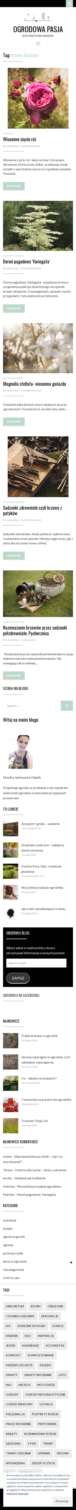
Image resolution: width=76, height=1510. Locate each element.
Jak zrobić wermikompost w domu (43, 909)
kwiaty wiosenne (38, 1375)
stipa (32, 1443)
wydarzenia (15, 1463)
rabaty (11, 1433)
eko (28, 1335)
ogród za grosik (14, 502)
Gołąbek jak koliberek (30, 1178)
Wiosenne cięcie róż (19, 139)
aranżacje (9, 1220)
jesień (10, 1345)
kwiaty (11, 1375)
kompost (13, 1355)
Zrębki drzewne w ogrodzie (39, 1036)
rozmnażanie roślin (40, 1433)
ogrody (8, 133)
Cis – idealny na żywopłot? (39, 1078)
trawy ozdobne (18, 1453)
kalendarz (30, 1345)
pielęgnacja (15, 1414)
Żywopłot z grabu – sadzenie (40, 824)
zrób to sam (11, 1278)
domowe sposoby (32, 1326)
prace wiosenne (18, 1424)
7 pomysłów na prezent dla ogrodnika (46, 1099)
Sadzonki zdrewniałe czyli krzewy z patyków (32, 510)
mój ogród (46, 1384)
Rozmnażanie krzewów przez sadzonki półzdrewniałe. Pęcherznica (35, 630)
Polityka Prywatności (17, 1493)
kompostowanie (41, 1355)
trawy (48, 1443)
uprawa (44, 1453)
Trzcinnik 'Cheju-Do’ (34, 1121)
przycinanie (47, 1424)
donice (58, 1326)
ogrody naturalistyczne (45, 1394)
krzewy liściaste (19, 1365)
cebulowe (55, 1306)
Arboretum (15, 1306)
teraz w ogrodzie (15, 1261)
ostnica (46, 1404)
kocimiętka (55, 1345)
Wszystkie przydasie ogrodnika (42, 887)
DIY (8, 1326)
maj (9, 1384)
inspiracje (46, 1335)
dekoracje (49, 1316)
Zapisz (18, 978)
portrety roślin (13, 255)
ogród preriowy (19, 1404)
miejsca (24, 1384)
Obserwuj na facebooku (21, 995)
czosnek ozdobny (20, 1316)
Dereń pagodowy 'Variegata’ (26, 261)
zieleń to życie (43, 1463)
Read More (14, 186)
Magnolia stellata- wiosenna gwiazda (34, 383)
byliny (36, 1306)
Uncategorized (13, 378)
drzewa (12, 1335)
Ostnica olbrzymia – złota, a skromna (40, 1170)
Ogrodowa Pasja (38, 28)
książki (8, 1228)
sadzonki (13, 1443)
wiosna (63, 1453)
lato (62, 1375)
